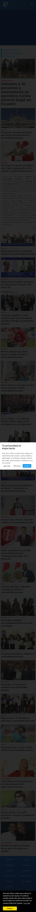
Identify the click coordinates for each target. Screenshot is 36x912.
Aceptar (27, 466)
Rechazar (17, 466)
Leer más (6, 466)
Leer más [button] (27, 903)
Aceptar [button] (9, 908)
